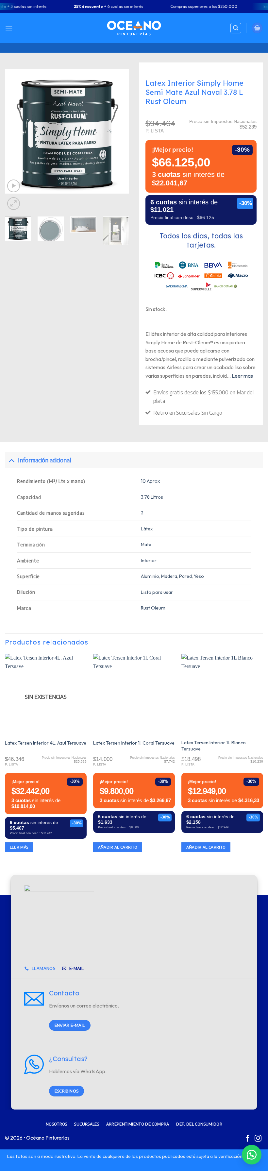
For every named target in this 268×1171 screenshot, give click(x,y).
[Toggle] (11, 460)
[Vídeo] (13, 186)
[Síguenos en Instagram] (258, 1139)
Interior (149, 560)
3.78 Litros (152, 497)
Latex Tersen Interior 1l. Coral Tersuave (134, 743)
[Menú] (9, 28)
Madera (169, 576)
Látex (147, 529)
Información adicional (44, 460)
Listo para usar (157, 592)
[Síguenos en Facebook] (247, 1139)
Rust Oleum (153, 608)
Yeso (199, 576)
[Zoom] (13, 203)
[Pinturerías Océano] (134, 28)
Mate (146, 544)
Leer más (19, 847)
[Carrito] (257, 28)
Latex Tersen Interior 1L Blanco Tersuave (213, 746)
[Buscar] (236, 28)
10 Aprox (150, 481)
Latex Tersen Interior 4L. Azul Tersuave (45, 743)
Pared (185, 576)
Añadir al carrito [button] (118, 847)
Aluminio (150, 576)
